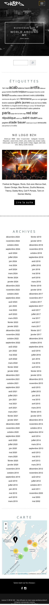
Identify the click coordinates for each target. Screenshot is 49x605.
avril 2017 (36, 322)
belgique (23, 91)
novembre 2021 (13, 379)
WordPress (35, 604)
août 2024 (13, 253)
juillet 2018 (36, 265)
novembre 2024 (13, 240)
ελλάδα (13, 125)
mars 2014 (36, 444)
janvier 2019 (36, 240)
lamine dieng (23, 105)
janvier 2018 (36, 289)
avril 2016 (36, 367)
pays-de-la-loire (17, 113)
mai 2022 (13, 354)
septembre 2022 (13, 342)
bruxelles (13, 95)
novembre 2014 (36, 423)
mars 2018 (36, 281)
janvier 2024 (13, 281)
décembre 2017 (36, 293)
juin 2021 (13, 399)
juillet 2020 (13, 444)
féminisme (26, 98)
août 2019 (13, 480)
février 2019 (36, 236)
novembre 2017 (36, 297)
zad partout (5, 126)
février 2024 (13, 277)
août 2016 (36, 350)
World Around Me (24, 33)
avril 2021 (13, 407)
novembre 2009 (36, 493)
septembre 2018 (36, 257)
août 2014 (36, 436)
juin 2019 (13, 489)
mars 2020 (13, 456)
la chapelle (14, 106)
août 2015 (36, 387)
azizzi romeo (14, 141)
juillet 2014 (36, 440)
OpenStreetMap (22, 573)
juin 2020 (13, 448)
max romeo (14, 143)
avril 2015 (36, 403)
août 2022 (13, 346)
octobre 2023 (13, 293)
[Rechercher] (33, 62)
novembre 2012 (36, 472)
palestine (36, 108)
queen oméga (28, 143)
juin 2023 (13, 306)
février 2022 (13, 367)
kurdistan (6, 105)
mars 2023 (13, 318)
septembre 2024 (13, 249)
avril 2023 (13, 314)
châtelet (19, 95)
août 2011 (36, 489)
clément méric (29, 95)
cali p (25, 141)
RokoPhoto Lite (16, 604)
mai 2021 (13, 403)
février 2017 (36, 330)
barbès (9, 92)
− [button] (6, 528)
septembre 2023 (13, 297)
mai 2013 (36, 456)
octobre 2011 (36, 485)
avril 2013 (36, 460)
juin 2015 (36, 395)
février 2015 (36, 411)
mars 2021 (13, 411)
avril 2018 (36, 277)
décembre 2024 (13, 236)
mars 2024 (13, 273)
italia (44, 102)
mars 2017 (36, 326)
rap (24, 113)
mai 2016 (36, 362)
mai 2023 (13, 310)
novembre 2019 (13, 468)
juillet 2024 (13, 257)
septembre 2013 (36, 448)
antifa (35, 87)
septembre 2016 (36, 346)
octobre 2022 (13, 338)
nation (30, 108)
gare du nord (36, 99)
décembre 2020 (13, 423)
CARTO (43, 573)
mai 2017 (36, 318)
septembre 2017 (36, 306)
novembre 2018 (36, 249)
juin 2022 (13, 350)
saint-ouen (30, 117)
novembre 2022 (13, 334)
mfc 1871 (5, 108)
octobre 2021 (13, 383)
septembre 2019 (13, 476)
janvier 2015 (36, 415)
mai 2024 (13, 265)
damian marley (40, 141)
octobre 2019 (13, 472)
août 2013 (36, 452)
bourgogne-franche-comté (35, 92)
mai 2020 (13, 452)
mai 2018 (36, 273)
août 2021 (13, 391)
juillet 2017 (36, 314)
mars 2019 (13, 501)
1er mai (5, 88)
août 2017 (36, 310)
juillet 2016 (36, 354)
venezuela (41, 122)
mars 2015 (36, 407)
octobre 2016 (36, 342)
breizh (5, 95)
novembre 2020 (13, 428)
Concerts (41, 139)
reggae (36, 143)
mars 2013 (36, 464)
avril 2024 (13, 269)
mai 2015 (36, 399)
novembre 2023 (13, 289)
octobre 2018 (36, 253)
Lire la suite (24, 202)
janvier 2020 (13, 464)
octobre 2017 (36, 301)
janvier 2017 (36, 334)
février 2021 (13, 415)
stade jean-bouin (31, 123)
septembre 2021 (13, 387)
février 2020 (13, 460)
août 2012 (36, 476)
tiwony (21, 145)
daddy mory (31, 141)
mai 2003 (36, 497)
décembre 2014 (36, 419)
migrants (13, 108)
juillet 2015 (36, 391)
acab (13, 87)
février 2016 (36, 371)
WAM (13, 139)
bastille (15, 91)
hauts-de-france (36, 103)
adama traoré (24, 88)
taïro (16, 145)
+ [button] (6, 524)
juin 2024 (13, 261)
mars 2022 (13, 362)
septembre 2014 (36, 432)
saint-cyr (19, 118)
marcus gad (6, 143)
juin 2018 (36, 269)
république (9, 118)
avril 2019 (13, 497)
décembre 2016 (36, 338)
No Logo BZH (24, 135)
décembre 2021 (13, 375)
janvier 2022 (13, 371)
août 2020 (13, 440)
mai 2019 (13, 493)
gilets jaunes (22, 102)
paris (6, 112)
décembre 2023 (13, 285)
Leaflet (12, 573)
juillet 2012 (36, 480)
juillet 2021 (13, 395)
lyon (43, 105)
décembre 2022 (13, 330)
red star (32, 112)
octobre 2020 (13, 432)
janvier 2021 (13, 419)
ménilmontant (22, 108)
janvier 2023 (13, 326)
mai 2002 (36, 501)
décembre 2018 (36, 245)
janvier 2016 (36, 375)
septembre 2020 (13, 436)
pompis (21, 143)
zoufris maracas (28, 145)
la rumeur (31, 106)
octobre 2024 (13, 245)
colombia (39, 95)
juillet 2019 (13, 485)
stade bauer (17, 122)
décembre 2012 (36, 468)
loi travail (38, 105)
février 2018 (36, 285)
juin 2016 (36, 358)
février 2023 (13, 322)
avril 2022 (13, 358)
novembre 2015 (36, 383)
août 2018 (36, 261)
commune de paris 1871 (11, 99)
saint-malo (42, 143)
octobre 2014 (36, 428)
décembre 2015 (36, 379)
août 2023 (13, 301)
